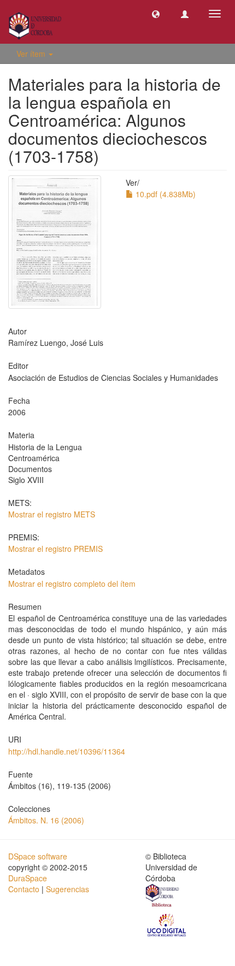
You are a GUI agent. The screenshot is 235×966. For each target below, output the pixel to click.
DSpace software (37, 856)
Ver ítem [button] (32, 53)
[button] (156, 13)
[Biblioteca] (162, 896)
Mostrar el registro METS (51, 514)
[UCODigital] (167, 924)
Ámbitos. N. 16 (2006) (46, 820)
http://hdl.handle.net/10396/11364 (66, 751)
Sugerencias (67, 888)
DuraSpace (27, 878)
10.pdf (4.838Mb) (164, 194)
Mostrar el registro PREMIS (55, 548)
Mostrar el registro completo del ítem (72, 583)
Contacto (23, 888)
